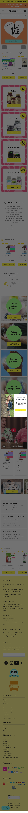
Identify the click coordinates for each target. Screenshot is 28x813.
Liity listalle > (20, 410)
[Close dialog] (26, 395)
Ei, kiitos (20, 414)
